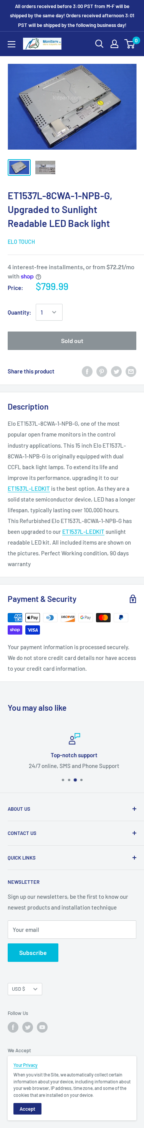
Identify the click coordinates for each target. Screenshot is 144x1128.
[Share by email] (131, 371)
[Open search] (99, 44)
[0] (130, 43)
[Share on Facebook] (87, 371)
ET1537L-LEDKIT (29, 488)
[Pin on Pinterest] (101, 371)
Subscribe (33, 952)
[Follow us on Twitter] (27, 1027)
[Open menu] (11, 44)
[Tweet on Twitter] (116, 371)
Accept (27, 1109)
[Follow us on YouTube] (42, 1027)
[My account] (114, 44)
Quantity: (19, 312)
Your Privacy (25, 1065)
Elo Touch (21, 241)
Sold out (72, 340)
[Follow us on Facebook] (13, 1027)
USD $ (18, 989)
